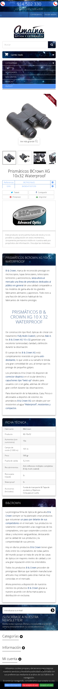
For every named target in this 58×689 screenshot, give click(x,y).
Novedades (11, 72)
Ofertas (9, 67)
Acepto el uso (46, 685)
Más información (13, 685)
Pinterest (16, 197)
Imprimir (43, 197)
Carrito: (16, 54)
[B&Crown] (29, 215)
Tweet (16, 192)
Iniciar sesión (50, 14)
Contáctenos (36, 14)
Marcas (9, 81)
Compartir (42, 192)
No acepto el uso (30, 685)
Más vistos (10, 76)
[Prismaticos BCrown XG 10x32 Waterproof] (9, 158)
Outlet (9, 86)
